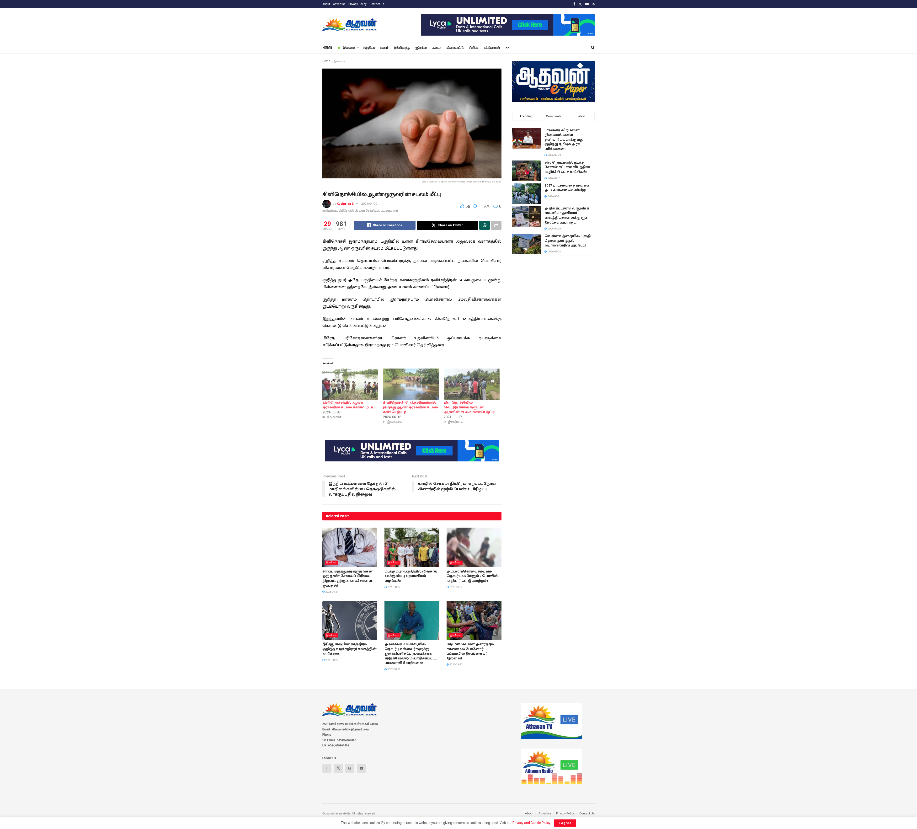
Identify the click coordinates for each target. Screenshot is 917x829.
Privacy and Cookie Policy (531, 823)
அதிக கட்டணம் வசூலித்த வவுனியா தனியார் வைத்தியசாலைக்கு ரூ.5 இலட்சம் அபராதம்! (566, 215)
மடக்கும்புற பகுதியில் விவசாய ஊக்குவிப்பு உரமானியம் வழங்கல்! (410, 576)
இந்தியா (369, 47)
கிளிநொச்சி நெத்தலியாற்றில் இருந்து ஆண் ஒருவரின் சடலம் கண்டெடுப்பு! (410, 407)
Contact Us (376, 4)
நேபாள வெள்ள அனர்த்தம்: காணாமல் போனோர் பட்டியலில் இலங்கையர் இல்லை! (471, 651)
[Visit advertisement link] (508, 25)
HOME (327, 47)
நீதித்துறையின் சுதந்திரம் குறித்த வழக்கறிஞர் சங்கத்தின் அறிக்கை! (349, 649)
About (326, 4)
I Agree (565, 823)
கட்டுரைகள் (492, 47)
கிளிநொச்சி (346, 210)
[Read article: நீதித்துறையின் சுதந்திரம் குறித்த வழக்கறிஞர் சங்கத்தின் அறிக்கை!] (349, 620)
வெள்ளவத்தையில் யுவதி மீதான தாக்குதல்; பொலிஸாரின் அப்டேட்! (567, 241)
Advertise (339, 4)
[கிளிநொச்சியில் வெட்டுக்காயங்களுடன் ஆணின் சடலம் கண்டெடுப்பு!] (472, 385)
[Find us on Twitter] (580, 4)
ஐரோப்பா (421, 47)
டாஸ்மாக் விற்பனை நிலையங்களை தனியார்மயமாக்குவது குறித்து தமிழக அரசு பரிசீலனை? (564, 140)
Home (326, 61)
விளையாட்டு (455, 47)
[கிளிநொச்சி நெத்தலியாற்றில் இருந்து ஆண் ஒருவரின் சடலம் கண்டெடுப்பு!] (411, 385)
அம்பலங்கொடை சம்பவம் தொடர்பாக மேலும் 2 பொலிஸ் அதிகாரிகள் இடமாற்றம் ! (473, 576)
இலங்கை (349, 47)
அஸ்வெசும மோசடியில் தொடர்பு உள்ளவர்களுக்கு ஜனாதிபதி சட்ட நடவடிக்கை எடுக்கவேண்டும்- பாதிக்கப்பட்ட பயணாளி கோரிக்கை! (410, 654)
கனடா (436, 47)
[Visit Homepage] (350, 25)
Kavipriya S (345, 203)
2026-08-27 (331, 591)
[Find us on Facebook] (574, 4)
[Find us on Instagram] (349, 768)
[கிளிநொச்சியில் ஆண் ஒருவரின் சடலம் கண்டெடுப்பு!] (350, 385)
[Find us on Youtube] (587, 4)
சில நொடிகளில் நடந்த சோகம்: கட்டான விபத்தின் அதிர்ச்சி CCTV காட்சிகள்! (567, 167)
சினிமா (474, 47)
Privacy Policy (357, 4)
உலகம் (384, 47)
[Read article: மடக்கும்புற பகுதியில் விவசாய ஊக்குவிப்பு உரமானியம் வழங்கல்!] (411, 547)
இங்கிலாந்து (402, 47)
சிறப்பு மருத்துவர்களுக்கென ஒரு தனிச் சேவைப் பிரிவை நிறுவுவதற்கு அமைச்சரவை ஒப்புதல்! (347, 578)
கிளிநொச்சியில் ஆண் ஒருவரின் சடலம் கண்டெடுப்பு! (349, 405)
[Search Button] (593, 47)
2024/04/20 (369, 203)
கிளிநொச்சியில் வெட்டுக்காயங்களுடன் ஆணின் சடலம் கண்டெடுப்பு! (469, 407)
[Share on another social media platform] (496, 225)
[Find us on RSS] (593, 4)
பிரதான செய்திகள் (367, 210)
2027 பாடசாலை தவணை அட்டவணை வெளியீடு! (566, 188)
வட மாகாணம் (389, 210)
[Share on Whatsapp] (484, 225)
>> (507, 47)
